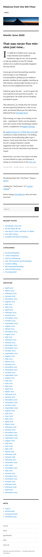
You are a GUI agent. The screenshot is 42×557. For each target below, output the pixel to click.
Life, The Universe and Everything (18, 261)
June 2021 (9, 383)
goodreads (7, 535)
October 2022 (10, 351)
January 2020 (10, 430)
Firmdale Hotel (22, 113)
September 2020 (11, 408)
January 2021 (10, 397)
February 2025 (10, 313)
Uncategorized (11, 272)
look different (19, 194)
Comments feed (11, 514)
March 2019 (9, 452)
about (5, 181)
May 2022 (9, 359)
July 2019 (8, 443)
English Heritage (28, 127)
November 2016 (11, 462)
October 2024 (10, 321)
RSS (4, 540)
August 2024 (10, 326)
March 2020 (9, 424)
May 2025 (9, 307)
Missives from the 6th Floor (19, 6)
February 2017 (10, 460)
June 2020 (9, 416)
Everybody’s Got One (13, 226)
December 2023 (11, 332)
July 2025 (8, 304)
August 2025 (10, 302)
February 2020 (10, 427)
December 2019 (11, 432)
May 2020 (9, 419)
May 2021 (9, 386)
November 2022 (11, 348)
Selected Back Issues (13, 269)
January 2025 (10, 315)
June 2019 (9, 446)
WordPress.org (11, 517)
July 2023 (8, 337)
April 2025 (9, 310)
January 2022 (10, 364)
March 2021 (9, 392)
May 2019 (9, 449)
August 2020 (10, 411)
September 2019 (11, 438)
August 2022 (10, 356)
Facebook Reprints (12, 253)
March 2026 (10, 291)
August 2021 (10, 378)
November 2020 (11, 402)
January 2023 (10, 342)
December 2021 (11, 367)
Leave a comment (31, 167)
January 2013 (10, 473)
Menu (6, 12)
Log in (7, 508)
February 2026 (11, 293)
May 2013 (8, 471)
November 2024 (11, 318)
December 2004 (11, 492)
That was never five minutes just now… (20, 45)
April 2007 (9, 490)
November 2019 (11, 435)
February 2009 (11, 487)
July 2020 (8, 413)
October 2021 (10, 372)
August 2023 (10, 334)
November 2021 (11, 370)
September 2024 (11, 323)
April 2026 (9, 288)
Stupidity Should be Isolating (16, 237)
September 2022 (11, 353)
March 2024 (9, 329)
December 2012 (11, 476)
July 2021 (8, 381)
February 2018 (10, 454)
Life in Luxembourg (12, 258)
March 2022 (9, 362)
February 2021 (10, 394)
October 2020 (10, 405)
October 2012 (10, 482)
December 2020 (11, 400)
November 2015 (11, 468)
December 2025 (11, 299)
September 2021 (11, 375)
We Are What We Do (13, 229)
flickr (5, 531)
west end (32, 162)
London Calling (19, 167)
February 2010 (10, 484)
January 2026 (10, 296)
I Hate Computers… (12, 256)
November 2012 (11, 479)
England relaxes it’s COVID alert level (19, 132)
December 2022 (11, 345)
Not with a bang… (12, 234)
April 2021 (9, 389)
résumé (6, 545)
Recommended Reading (14, 266)
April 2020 (9, 422)
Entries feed (9, 511)
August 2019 (10, 441)
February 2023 (10, 340)
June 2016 (9, 465)
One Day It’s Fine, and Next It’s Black (19, 231)
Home (5, 526)
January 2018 (10, 457)
